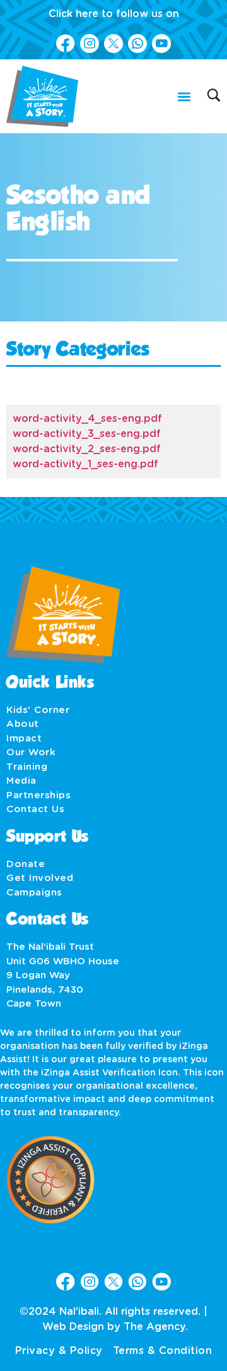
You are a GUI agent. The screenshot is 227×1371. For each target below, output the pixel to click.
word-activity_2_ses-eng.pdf (87, 449)
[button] (183, 96)
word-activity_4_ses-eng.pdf (87, 419)
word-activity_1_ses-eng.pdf (85, 464)
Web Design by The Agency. (115, 1327)
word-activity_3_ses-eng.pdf (87, 434)
